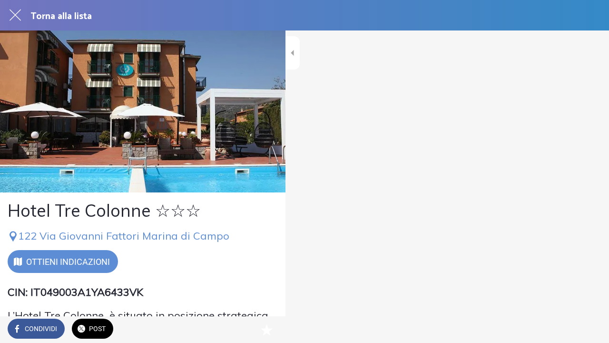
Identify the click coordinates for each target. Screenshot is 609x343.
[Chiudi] (15, 15)
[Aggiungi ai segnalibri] (266, 329)
